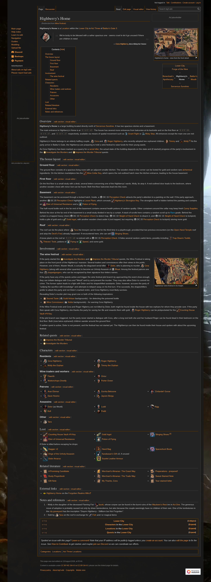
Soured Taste (53, 298)
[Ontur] (98, 376)
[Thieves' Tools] (41, 241)
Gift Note (52, 481)
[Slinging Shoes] (112, 233)
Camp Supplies (191, 208)
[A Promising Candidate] (45, 471)
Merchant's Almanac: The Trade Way (118, 476)
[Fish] (90, 515)
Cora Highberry (122, 44)
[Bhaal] (113, 269)
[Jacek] (96, 504)
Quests (110, 532)
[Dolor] (108, 265)
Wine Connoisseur (55, 302)
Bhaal (117, 269)
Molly (186, 141)
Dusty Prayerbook (56, 476)
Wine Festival (60, 23)
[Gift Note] (45, 481)
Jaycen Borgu (107, 396)
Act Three (95, 28)
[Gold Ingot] (64, 219)
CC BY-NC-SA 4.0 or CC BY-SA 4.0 (74, 565)
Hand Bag (106, 449)
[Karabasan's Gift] (99, 453)
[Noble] (45, 302)
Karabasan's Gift (109, 454)
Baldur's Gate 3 (110, 28)
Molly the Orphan (55, 365)
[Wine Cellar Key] (85, 173)
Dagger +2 (53, 449)
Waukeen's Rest (159, 504)
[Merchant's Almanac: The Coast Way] (99, 471)
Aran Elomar (53, 391)
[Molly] (181, 141)
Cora (96, 141)
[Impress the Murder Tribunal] (74, 152)
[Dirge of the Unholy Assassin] (45, 453)
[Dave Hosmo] (45, 396)
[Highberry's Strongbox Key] (112, 200)
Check (122, 197)
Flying (73, 241)
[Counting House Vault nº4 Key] (178, 310)
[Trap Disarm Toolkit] (170, 238)
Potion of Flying (89, 204)
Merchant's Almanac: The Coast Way (118, 471)
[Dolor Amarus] (45, 458)
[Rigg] (152, 406)
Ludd (103, 406)
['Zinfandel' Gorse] (152, 391)
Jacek (101, 504)
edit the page (182, 540)
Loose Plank (90, 200)
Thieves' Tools (49, 241)
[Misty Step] (143, 134)
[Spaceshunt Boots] (152, 449)
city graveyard (56, 511)
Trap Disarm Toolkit (181, 238)
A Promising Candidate (58, 471)
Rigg (157, 406)
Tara (76, 230)
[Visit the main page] (22, 14)
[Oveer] (98, 380)
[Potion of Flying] (80, 204)
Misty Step (150, 134)
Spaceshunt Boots (163, 449)
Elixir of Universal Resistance (59, 204)
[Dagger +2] (45, 449)
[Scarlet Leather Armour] (99, 458)
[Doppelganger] (46, 272)
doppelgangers (55, 272)
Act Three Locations (72, 551)
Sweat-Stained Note (164, 476)
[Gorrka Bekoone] (98, 391)
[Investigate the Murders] (44, 152)
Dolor (113, 265)
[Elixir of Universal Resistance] (44, 204)
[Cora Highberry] (46, 37)
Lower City (180, 66)
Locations (110, 528)
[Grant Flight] (126, 134)
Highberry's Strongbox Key (127, 200)
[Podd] (98, 411)
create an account (154, 540)
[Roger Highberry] (105, 141)
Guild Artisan (69, 298)
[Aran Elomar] (45, 391)
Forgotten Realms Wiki (78, 493)
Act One (176, 504)
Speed (85, 241)
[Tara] (71, 230)
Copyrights (70, 570)
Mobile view (80, 570)
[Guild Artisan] (45, 298)
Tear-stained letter (163, 481)
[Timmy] (167, 141)
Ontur (103, 376)
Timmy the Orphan (109, 365)
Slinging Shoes (121, 233)
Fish (94, 515)
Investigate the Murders (57, 152)
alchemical (187, 170)
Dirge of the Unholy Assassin (61, 454)
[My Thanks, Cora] (99, 481)
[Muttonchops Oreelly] (45, 380)
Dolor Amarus (54, 458)
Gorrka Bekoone (108, 391)
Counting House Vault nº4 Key (62, 434)
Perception (114, 197)
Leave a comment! (80, 540)
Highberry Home (54, 493)
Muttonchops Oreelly (57, 380)
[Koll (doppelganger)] (45, 411)
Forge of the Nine (180, 69)
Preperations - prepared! (166, 471)
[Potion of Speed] (80, 241)
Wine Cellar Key (94, 173)
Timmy (172, 141)
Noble (70, 302)
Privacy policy (45, 570)
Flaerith (51, 376)
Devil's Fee (57, 233)
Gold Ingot (71, 219)
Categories (46, 551)
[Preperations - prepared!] (152, 471)
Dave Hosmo (53, 396)
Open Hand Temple (183, 230)
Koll (49, 411)
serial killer (94, 149)
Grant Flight (133, 134)
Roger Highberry (115, 141)
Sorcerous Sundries (180, 86)
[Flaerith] (45, 376)
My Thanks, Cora (110, 481)
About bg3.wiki (58, 570)
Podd (103, 411)
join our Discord (100, 544)
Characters (110, 524)
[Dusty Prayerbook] (45, 476)
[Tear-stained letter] (152, 481)
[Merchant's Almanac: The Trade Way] (99, 476)
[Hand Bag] (99, 449)
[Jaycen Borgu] (98, 396)
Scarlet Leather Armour (112, 458)
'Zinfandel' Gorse (162, 391)
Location (65, 28)
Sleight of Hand (126, 216)
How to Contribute (60, 544)
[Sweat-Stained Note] (152, 476)
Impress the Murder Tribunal (88, 152)
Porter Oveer (107, 380)
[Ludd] (98, 406)
